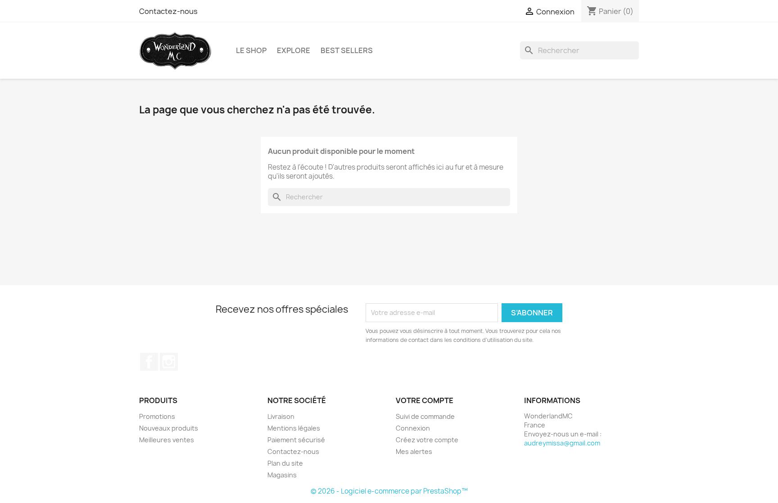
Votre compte (424, 400)
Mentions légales (293, 428)
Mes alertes (414, 451)
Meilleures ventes (166, 440)
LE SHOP (251, 50)
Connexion (413, 428)
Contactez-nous (168, 11)
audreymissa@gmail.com (562, 443)
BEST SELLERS (347, 50)
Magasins (282, 475)
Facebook (149, 362)
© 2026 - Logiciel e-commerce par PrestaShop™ (389, 491)
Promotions (157, 416)
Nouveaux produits (168, 428)
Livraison (280, 416)
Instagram (169, 362)
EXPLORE (293, 50)
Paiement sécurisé (296, 440)
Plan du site (285, 463)
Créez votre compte (427, 440)
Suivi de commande (425, 416)
